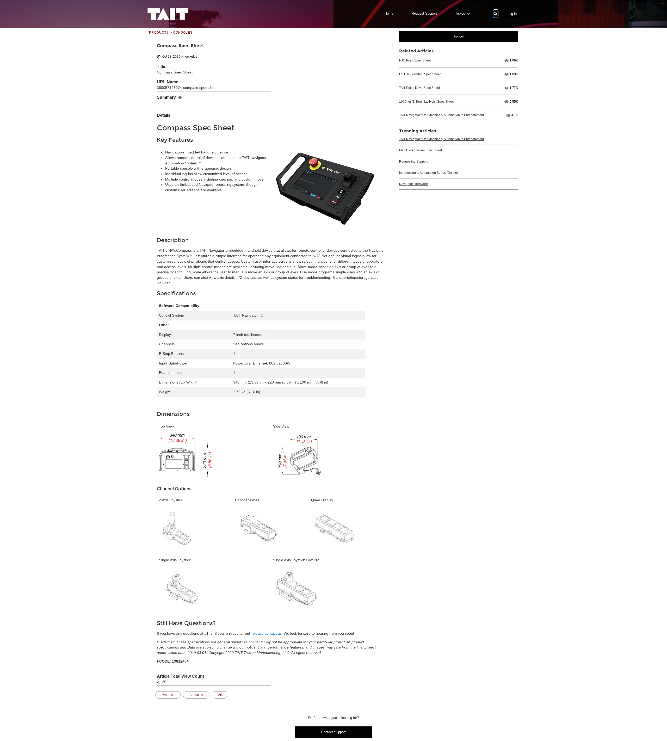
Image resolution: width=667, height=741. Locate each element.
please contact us (267, 633)
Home (389, 13)
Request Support (424, 13)
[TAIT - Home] (168, 13)
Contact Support (333, 732)
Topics (460, 13)
